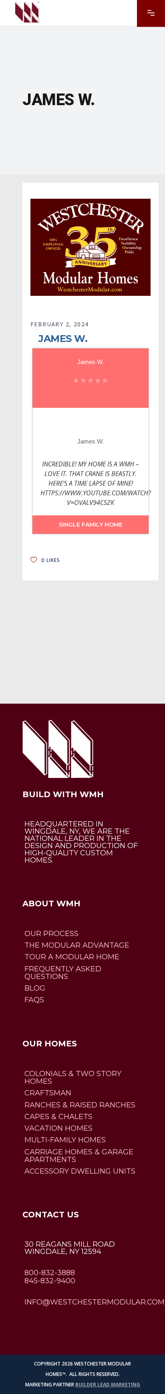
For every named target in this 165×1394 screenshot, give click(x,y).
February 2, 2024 (59, 324)
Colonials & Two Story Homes (72, 1077)
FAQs (34, 1000)
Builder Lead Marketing (107, 1384)
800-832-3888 (49, 1273)
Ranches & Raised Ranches (79, 1105)
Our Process (51, 933)
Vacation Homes (58, 1128)
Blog (34, 988)
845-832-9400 (49, 1280)
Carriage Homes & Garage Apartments (78, 1156)
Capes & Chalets (58, 1116)
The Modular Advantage (76, 945)
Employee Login (49, 1324)
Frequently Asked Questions (62, 973)
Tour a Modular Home (71, 957)
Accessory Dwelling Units (79, 1171)
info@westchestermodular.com (94, 1302)
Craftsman (47, 1093)
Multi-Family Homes (65, 1140)
